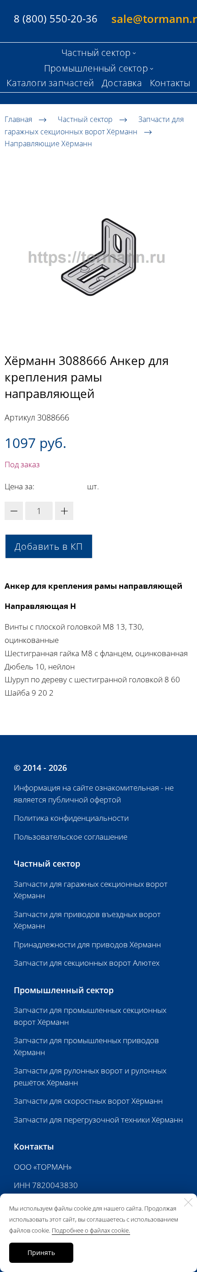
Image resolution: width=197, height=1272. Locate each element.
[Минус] (14, 511)
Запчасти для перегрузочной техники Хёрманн (98, 1119)
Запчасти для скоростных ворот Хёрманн (88, 1100)
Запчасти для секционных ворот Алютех (86, 962)
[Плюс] (64, 511)
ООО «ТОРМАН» (42, 1166)
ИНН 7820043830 (46, 1185)
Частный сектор (85, 119)
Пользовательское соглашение (70, 836)
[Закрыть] (188, 1202)
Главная (18, 119)
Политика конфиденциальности (71, 818)
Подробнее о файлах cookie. (91, 1230)
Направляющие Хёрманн (48, 143)
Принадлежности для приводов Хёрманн (87, 944)
